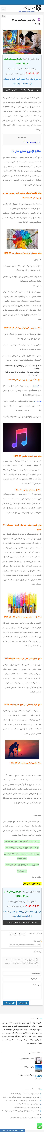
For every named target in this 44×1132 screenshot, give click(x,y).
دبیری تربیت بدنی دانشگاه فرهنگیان (23, 1107)
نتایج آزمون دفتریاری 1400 (26, 1075)
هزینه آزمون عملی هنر (32, 883)
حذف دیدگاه (8, 1003)
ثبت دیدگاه (22, 1003)
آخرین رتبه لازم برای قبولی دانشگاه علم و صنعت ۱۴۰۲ (20, 1100)
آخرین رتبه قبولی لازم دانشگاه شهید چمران (21, 1118)
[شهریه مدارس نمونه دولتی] (38, 1060)
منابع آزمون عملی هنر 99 (31, 142)
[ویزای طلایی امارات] (38, 1068)
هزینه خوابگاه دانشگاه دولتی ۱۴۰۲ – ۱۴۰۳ (22, 1094)
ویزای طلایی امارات (28, 1067)
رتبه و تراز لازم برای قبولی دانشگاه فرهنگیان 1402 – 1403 (18, 1097)
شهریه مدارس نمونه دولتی (27, 1058)
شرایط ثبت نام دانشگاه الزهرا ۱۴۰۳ (26, 1104)
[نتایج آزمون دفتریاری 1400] (38, 1076)
